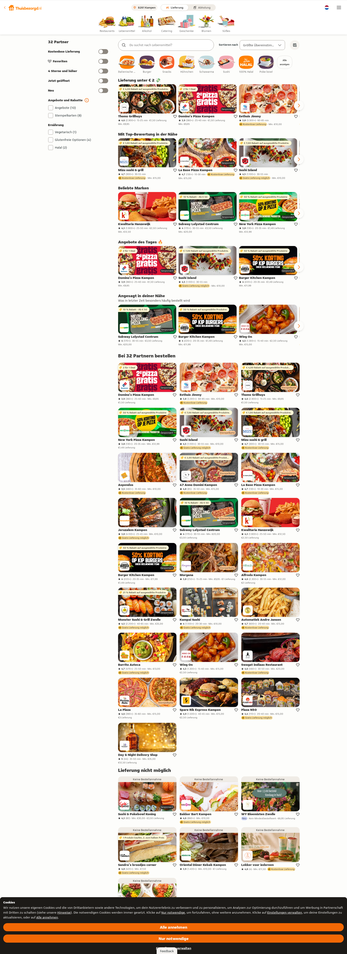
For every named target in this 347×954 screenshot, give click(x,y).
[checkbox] (127, 65)
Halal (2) (61, 147)
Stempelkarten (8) (68, 115)
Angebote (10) (65, 108)
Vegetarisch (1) (66, 132)
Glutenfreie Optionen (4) (73, 140)
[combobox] (170, 45)
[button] (22, 7)
